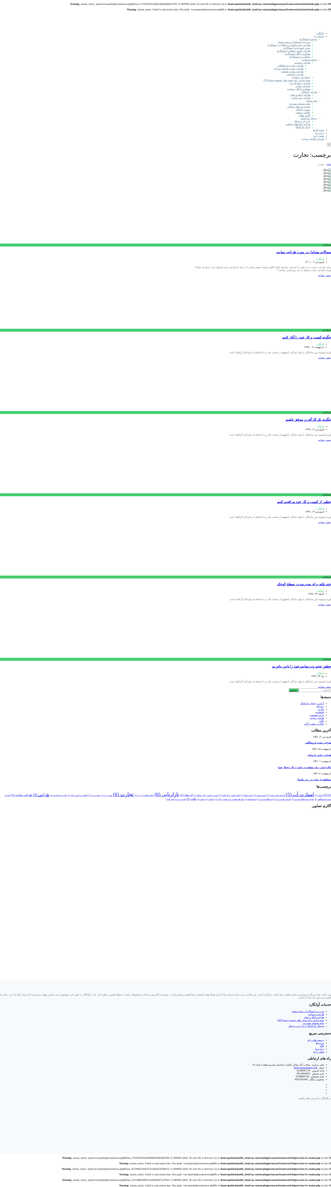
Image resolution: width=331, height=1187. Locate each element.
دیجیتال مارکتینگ (309, 118)
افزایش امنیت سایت (276, 795)
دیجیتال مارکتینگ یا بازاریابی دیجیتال (306, 1026)
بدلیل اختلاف (147, 795)
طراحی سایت (317, 718)
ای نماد (186, 795)
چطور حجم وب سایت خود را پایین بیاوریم (301, 666)
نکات (321, 721)
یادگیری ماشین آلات (314, 724)
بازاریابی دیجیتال (302, 121)
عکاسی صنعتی (302, 112)
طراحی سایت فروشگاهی (290, 65)
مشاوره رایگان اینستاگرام (297, 54)
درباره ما (319, 133)
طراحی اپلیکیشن (294, 74)
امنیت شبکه (247, 795)
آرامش (319, 795)
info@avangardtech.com (305, 1067)
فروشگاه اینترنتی (265, 799)
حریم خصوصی (316, 715)
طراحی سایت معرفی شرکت (288, 68)
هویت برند (179, 799)
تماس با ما (319, 136)
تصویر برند (106, 795)
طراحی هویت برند (282, 799)
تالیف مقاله (304, 115)
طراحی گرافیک (309, 92)
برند (137, 795)
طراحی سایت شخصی (292, 71)
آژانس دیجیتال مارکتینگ (312, 703)
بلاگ (322, 1046)
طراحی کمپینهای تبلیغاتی (297, 124)
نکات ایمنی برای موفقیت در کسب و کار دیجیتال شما (304, 767)
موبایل (201, 799)
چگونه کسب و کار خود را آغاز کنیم (306, 337)
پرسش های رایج (316, 1040)
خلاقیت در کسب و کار (78, 795)
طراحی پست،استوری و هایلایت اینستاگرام (289, 45)
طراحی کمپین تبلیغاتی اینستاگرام (293, 51)
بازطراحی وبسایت (301, 77)
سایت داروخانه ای (58, 795)
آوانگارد (320, 33)
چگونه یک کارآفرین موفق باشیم (308, 419)
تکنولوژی (319, 712)
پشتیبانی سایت (302, 86)
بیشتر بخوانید (324, 275)
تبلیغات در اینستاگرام (299, 57)
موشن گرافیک (303, 109)
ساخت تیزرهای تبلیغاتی (298, 106)
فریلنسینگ (250, 799)
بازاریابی (166, 794)
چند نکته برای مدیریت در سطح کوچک (304, 584)
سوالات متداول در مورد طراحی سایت (303, 252)
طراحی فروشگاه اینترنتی (303, 799)
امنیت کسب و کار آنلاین (229, 795)
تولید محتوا (312, 101)
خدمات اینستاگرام (308, 39)
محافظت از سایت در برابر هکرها (314, 779)
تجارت (321, 709)
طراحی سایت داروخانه (319, 755)
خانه (329, 164)
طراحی (41, 795)
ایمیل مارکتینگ (302, 127)
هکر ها (170, 799)
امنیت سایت (259, 795)
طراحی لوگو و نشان (300, 95)
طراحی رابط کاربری (299, 83)
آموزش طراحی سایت (313, 139)
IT (327, 795)
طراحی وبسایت (302, 62)
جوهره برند (94, 795)
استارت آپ (300, 794)
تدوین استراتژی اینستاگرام (296, 48)
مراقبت (210, 799)
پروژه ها (320, 1043)
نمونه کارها (318, 130)
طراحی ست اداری (300, 98)
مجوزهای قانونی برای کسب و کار (229, 799)
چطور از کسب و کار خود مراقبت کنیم (304, 502)
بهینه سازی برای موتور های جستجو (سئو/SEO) (287, 80)
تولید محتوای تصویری (299, 103)
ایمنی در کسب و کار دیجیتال (206, 795)
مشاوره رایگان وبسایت (298, 89)
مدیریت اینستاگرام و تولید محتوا (294, 42)
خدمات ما (319, 36)
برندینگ (320, 706)
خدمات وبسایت (309, 59)
